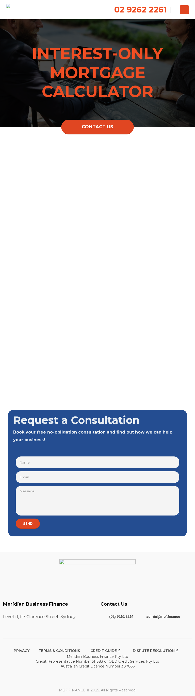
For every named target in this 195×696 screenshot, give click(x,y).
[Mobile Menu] (184, 9)
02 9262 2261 (140, 10)
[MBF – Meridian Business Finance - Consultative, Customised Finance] (21, 9)
